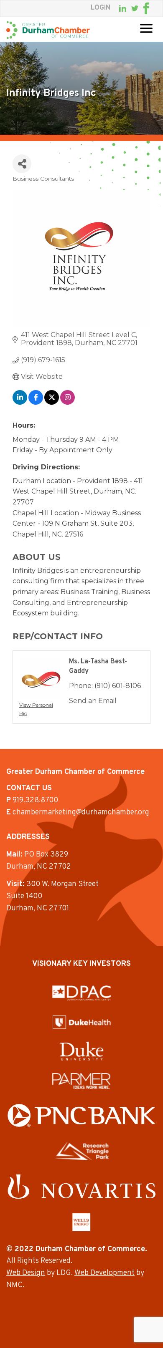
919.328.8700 (35, 800)
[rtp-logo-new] (82, 1151)
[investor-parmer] (81, 1081)
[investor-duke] (81, 1051)
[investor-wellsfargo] (81, 1222)
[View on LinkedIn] (20, 402)
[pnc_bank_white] (81, 1115)
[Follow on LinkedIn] (123, 8)
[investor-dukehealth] (82, 1022)
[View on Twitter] (51, 402)
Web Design (25, 1273)
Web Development (104, 1273)
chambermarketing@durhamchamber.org (81, 812)
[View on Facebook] (35, 402)
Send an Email (93, 701)
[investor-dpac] (81, 993)
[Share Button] (22, 163)
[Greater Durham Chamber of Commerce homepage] (48, 30)
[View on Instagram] (67, 402)
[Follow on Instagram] (154, 8)
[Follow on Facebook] (146, 8)
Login (100, 8)
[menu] (146, 28)
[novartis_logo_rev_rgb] (81, 1186)
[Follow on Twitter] (135, 8)
